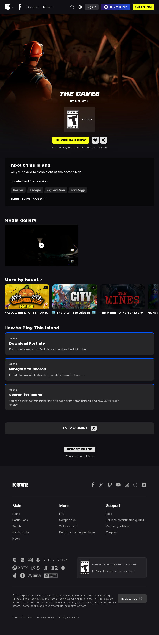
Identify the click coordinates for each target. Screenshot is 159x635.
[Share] (103, 140)
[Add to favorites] (95, 140)
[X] (94, 428)
